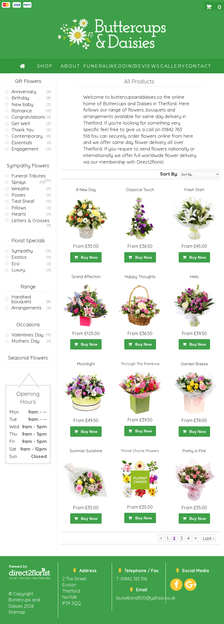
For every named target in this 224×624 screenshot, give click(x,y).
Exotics (18, 257)
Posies (18, 195)
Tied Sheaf (22, 201)
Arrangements (26, 308)
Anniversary (23, 91)
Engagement (25, 149)
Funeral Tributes (28, 176)
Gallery (172, 66)
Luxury (18, 270)
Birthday (20, 98)
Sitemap (16, 612)
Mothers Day (25, 341)
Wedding (121, 66)
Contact (198, 66)
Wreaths (20, 188)
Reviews (147, 66)
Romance (21, 110)
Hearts (18, 214)
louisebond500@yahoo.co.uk (145, 598)
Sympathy (22, 251)
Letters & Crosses (30, 220)
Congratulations (28, 117)
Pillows (18, 207)
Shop (45, 66)
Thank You (22, 129)
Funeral (96, 66)
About (70, 66)
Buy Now (88, 257)
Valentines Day (27, 334)
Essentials (21, 142)
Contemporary (27, 136)
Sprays (18, 182)
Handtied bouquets (21, 299)
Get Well (20, 123)
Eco (15, 263)
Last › (208, 538)
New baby (22, 104)
